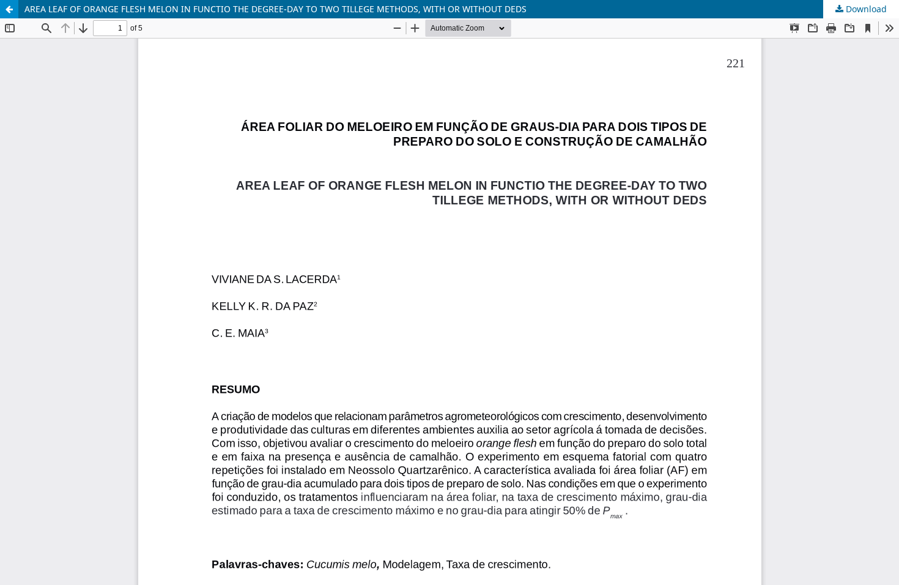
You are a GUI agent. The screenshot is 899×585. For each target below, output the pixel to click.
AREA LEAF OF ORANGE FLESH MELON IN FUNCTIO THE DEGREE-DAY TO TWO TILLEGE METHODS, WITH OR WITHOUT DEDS (275, 9)
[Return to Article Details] (9, 9)
